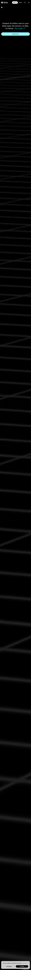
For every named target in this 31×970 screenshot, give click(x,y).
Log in (20, 2)
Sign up (15, 2)
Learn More (25, 963)
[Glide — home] (5, 2)
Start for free (15, 34)
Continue (22, 966)
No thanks (9, 966)
